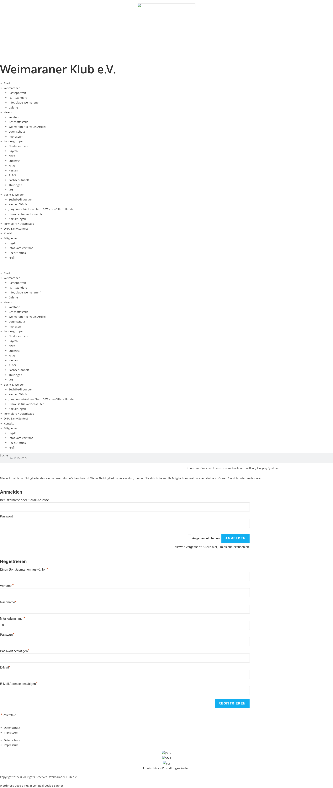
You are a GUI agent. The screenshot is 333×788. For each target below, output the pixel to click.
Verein (8, 112)
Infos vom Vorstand (21, 248)
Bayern (13, 151)
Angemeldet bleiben (206, 538)
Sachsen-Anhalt (19, 180)
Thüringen (15, 185)
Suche (4, 455)
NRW (12, 165)
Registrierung (17, 253)
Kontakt (9, 233)
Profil (12, 257)
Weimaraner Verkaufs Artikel (27, 127)
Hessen (13, 170)
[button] (166, 265)
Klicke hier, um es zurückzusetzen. (226, 547)
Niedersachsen (18, 146)
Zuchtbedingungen (21, 199)
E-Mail (5, 667)
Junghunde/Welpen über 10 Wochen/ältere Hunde (41, 209)
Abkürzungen (17, 219)
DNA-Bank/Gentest (16, 228)
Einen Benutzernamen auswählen (24, 569)
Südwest (14, 161)
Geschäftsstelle (18, 122)
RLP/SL (13, 175)
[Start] (185, 468)
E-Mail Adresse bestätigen (19, 683)
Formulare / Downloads (19, 224)
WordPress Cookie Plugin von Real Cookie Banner (31, 785)
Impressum (16, 136)
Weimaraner (12, 88)
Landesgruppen (14, 141)
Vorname (7, 585)
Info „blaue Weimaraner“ (25, 102)
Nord (12, 156)
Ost (11, 190)
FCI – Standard (18, 97)
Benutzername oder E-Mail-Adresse (24, 500)
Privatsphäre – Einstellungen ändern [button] (166, 768)
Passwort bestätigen (14, 651)
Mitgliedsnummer (12, 618)
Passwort (6, 516)
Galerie (13, 107)
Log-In (13, 243)
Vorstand (14, 117)
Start (7, 83)
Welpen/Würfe (18, 204)
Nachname (8, 602)
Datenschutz (17, 131)
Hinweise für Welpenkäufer (26, 214)
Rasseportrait (17, 93)
